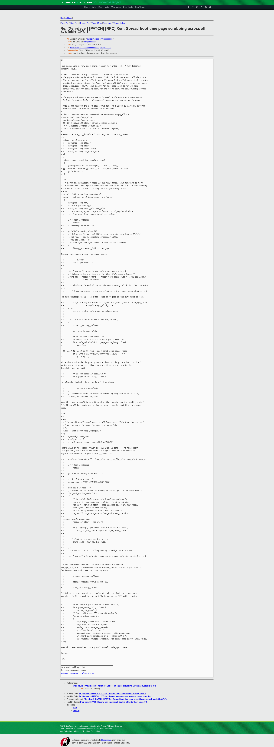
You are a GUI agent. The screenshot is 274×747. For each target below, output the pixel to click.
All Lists (68, 18)
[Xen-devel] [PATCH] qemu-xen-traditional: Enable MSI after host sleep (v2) (113, 702)
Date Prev (65, 23)
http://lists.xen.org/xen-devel (77, 673)
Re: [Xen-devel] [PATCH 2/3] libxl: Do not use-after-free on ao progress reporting (115, 696)
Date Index (107, 23)
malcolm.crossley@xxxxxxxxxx (100, 39)
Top (62, 18)
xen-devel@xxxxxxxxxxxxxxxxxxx (84, 47)
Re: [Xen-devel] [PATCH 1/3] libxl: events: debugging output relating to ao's (112, 693)
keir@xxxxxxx (105, 47)
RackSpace (106, 740)
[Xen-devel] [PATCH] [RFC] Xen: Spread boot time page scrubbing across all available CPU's (114, 686)
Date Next (74, 23)
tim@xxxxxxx (89, 42)
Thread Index (119, 23)
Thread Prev (85, 23)
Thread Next (96, 23)
